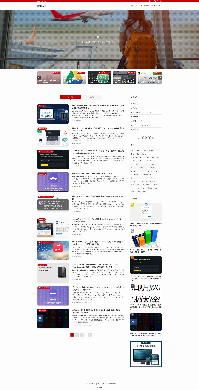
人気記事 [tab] (91, 97)
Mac (158, 157)
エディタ (133, 171)
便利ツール (138, 121)
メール (155, 185)
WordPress (152, 167)
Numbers (153, 161)
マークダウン (147, 185)
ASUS (133, 150)
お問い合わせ (112, 383)
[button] (39, 78)
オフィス (141, 171)
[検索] (160, 1)
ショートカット (146, 174)
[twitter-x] (152, 1)
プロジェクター (135, 185)
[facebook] (149, 1)
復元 (142, 188)
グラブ (158, 171)
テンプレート (135, 181)
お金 (159, 167)
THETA (133, 167)
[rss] (157, 1)
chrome (151, 150)
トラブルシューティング (142, 112)
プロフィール (102, 383)
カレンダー (150, 171)
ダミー (153, 178)
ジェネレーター (135, 178)
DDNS (158, 150)
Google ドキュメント (137, 157)
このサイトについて (89, 383)
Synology (152, 164)
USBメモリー (142, 167)
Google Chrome (141, 154)
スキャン (145, 178)
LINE (153, 157)
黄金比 (145, 191)
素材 (155, 188)
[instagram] (155, 1)
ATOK (139, 150)
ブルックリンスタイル (148, 181)
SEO (145, 164)
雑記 (136, 129)
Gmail (133, 154)
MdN (141, 161)
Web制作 (137, 116)
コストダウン (135, 174)
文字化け (149, 188)
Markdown (134, 161)
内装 (132, 188)
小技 (137, 188)
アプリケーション (140, 125)
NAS (146, 161)
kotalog (41, 6)
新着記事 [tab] (70, 97)
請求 (139, 191)
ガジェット (138, 108)
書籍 (135, 104)
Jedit (147, 157)
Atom (145, 150)
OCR (132, 164)
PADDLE (139, 164)
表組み (133, 191)
